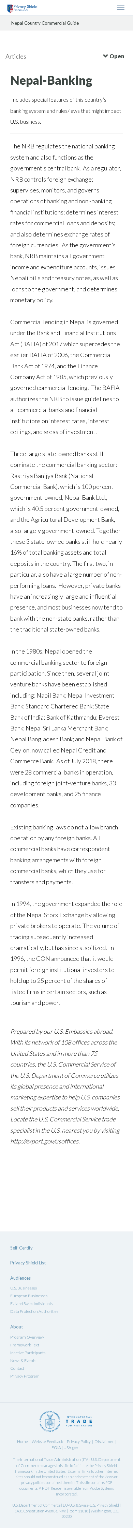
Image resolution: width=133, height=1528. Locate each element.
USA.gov (70, 1447)
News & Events (23, 1360)
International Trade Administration (50, 1459)
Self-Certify (21, 1248)
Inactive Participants (27, 1352)
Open (116, 56)
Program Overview (27, 1337)
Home (22, 1441)
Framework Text (24, 1344)
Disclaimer (104, 1441)
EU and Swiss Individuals (31, 1303)
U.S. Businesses (23, 1287)
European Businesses (28, 1295)
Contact (17, 1368)
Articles (15, 56)
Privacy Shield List (28, 1262)
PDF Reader (52, 1488)
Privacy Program (25, 1376)
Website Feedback (47, 1441)
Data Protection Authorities (34, 1311)
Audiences (20, 1278)
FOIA (56, 1447)
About (16, 1326)
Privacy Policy (79, 1441)
